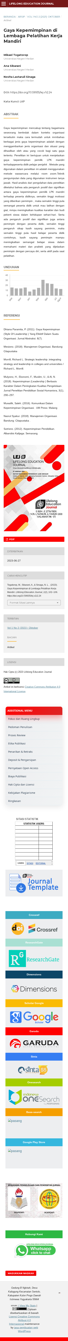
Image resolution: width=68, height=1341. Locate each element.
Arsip (21, 16)
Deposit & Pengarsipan (22, 760)
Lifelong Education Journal (31, 3)
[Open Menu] (3, 3)
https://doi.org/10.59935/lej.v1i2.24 (31, 92)
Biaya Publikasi (17, 776)
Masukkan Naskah (21, 1273)
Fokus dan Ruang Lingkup (24, 719)
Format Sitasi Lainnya (22, 602)
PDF (12, 539)
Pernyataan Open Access (23, 768)
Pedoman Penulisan (20, 727)
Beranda (10, 16)
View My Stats (28, 1305)
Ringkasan (14, 801)
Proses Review (16, 735)
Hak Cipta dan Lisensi (21, 784)
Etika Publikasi (17, 743)
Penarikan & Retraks (20, 751)
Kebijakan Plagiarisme (21, 792)
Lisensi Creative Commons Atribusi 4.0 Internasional (24, 1320)
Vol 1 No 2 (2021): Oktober (43, 16)
